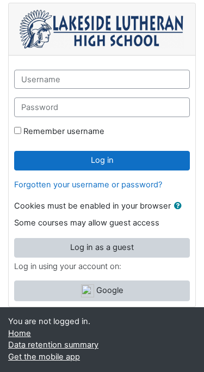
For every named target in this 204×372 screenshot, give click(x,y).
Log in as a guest (102, 247)
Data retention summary (53, 345)
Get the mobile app (44, 357)
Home (19, 333)
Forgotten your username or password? (88, 185)
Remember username (63, 131)
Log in (102, 160)
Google (108, 290)
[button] (180, 206)
